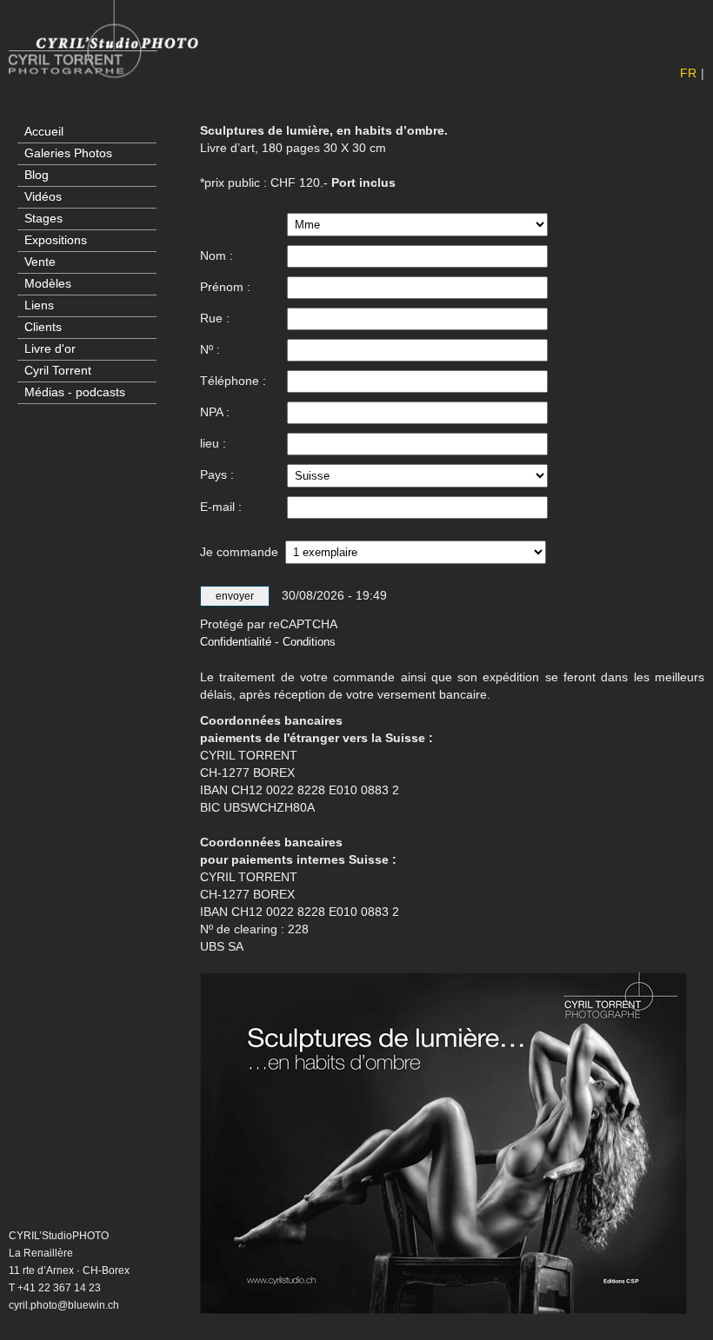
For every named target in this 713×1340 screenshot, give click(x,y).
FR (688, 73)
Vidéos (43, 196)
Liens (39, 305)
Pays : (217, 474)
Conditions (309, 642)
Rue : (215, 318)
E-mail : (221, 507)
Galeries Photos (68, 153)
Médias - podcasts (74, 392)
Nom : (216, 255)
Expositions (55, 240)
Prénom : (225, 287)
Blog (36, 175)
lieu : (213, 443)
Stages (43, 218)
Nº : (210, 349)
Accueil (43, 131)
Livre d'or (50, 348)
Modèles (47, 283)
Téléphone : (233, 381)
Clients (43, 327)
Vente (40, 262)
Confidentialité (235, 642)
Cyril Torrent (57, 370)
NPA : (215, 412)
